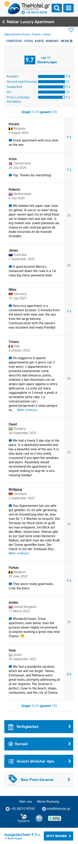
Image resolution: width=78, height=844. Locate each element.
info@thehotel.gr (58, 809)
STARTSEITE (14, 41)
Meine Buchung (48, 801)
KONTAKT (52, 41)
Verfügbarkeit (27, 726)
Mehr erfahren (27, 410)
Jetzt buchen (56, 836)
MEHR (65, 41)
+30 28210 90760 (36, 12)
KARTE (39, 41)
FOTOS (28, 41)
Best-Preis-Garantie (37, 779)
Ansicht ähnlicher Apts (35, 761)
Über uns (25, 801)
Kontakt (21, 743)
